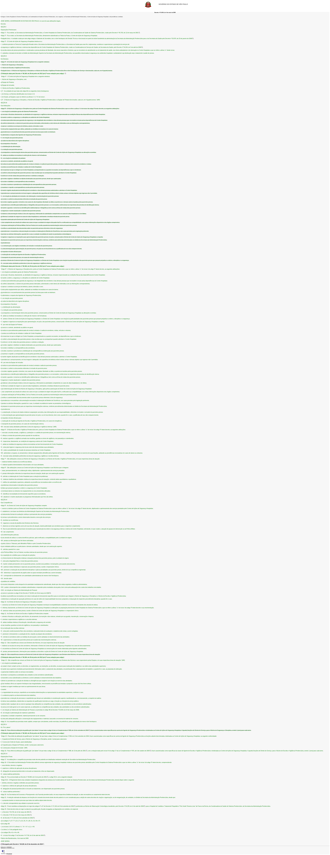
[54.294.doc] (3, 852)
